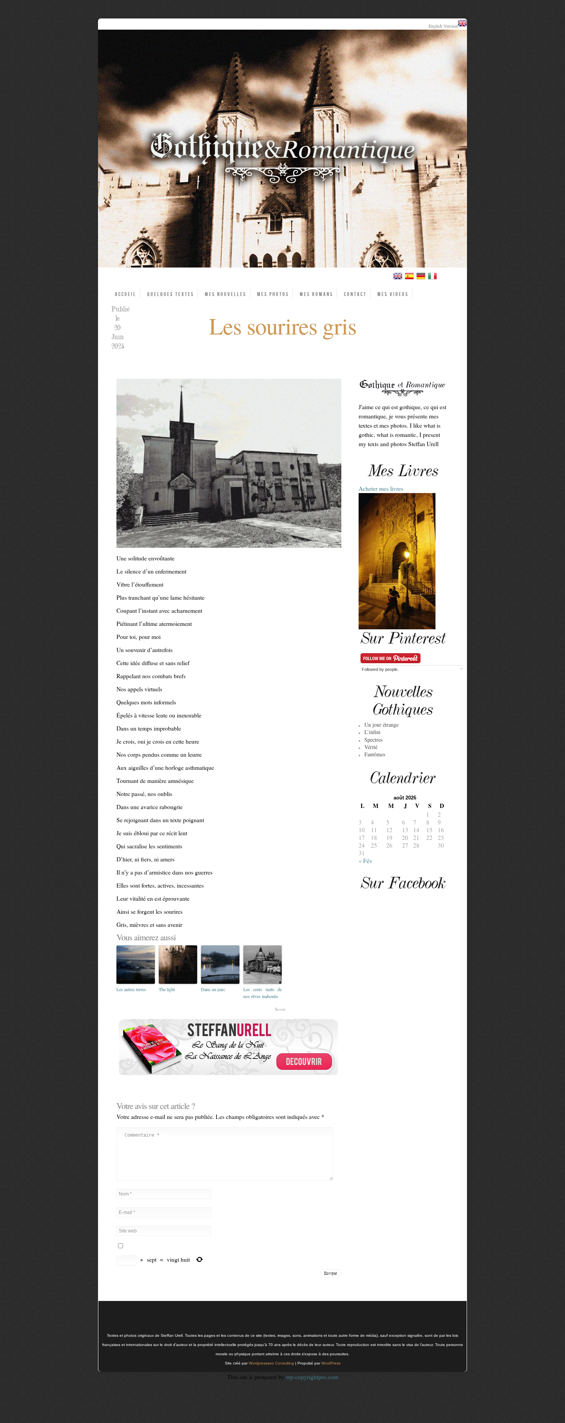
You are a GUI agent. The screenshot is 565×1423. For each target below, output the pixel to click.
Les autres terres (131, 989)
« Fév (365, 861)
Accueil (125, 294)
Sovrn (280, 1009)
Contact (355, 294)
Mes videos (393, 294)
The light (167, 989)
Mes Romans (316, 294)
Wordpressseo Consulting (271, 1363)
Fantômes (374, 754)
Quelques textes (170, 294)
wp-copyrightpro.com (312, 1377)
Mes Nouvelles (225, 294)
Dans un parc (213, 989)
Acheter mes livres (381, 488)
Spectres (373, 739)
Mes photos (273, 294)
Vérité (370, 747)
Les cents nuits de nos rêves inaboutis (262, 992)
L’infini (372, 732)
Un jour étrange (381, 724)
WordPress (331, 1363)
